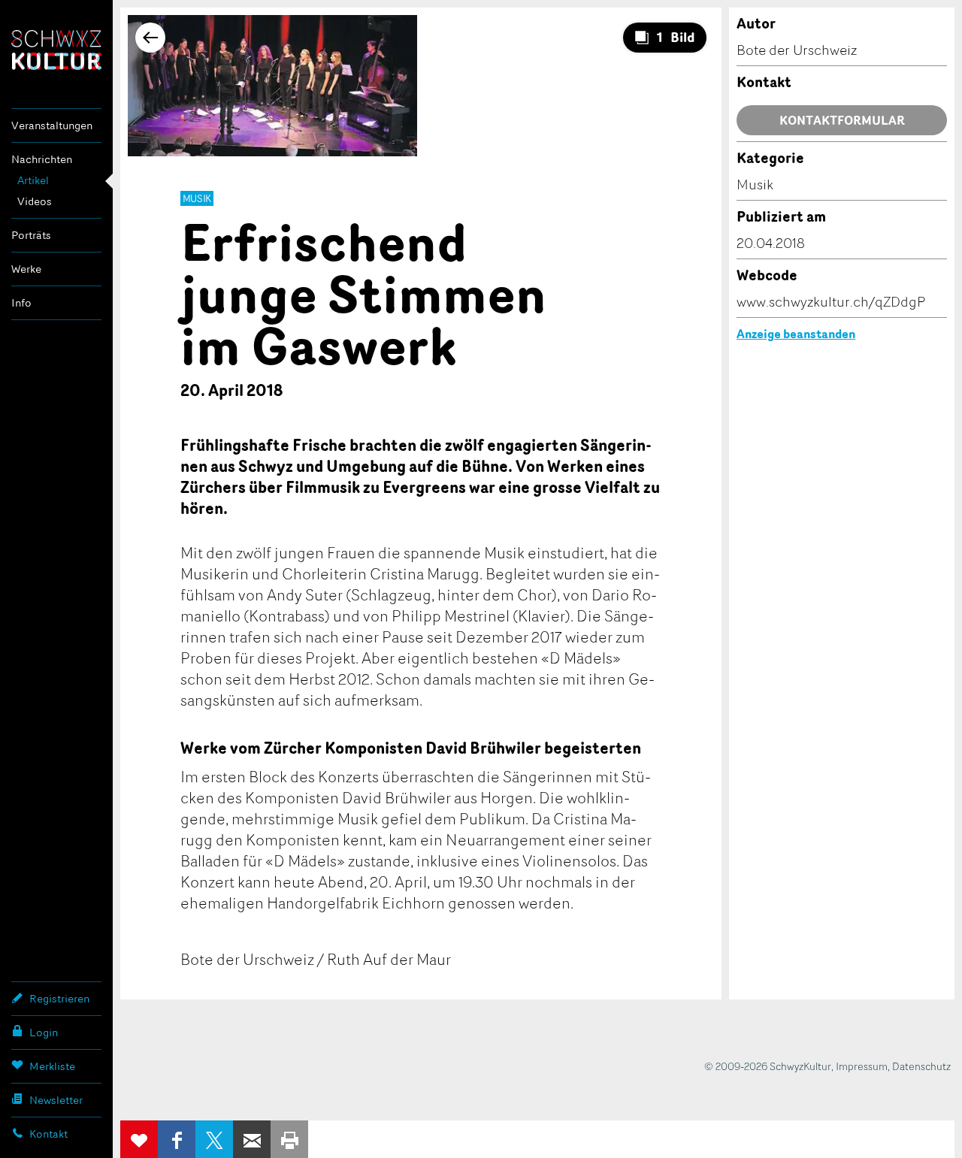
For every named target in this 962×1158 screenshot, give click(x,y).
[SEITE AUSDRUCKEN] (289, 1139)
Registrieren (59, 998)
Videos (34, 201)
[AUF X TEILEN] (214, 1139)
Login (43, 1032)
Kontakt (48, 1133)
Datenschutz (921, 1066)
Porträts (31, 235)
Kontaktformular (842, 120)
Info (21, 302)
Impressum (862, 1066)
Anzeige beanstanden (796, 334)
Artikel (33, 180)
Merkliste (52, 1066)
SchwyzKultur (56, 50)
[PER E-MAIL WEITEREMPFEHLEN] (252, 1139)
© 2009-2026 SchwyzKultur (767, 1066)
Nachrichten (41, 159)
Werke (26, 269)
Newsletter (56, 1100)
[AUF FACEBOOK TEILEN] (176, 1139)
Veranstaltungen (51, 125)
